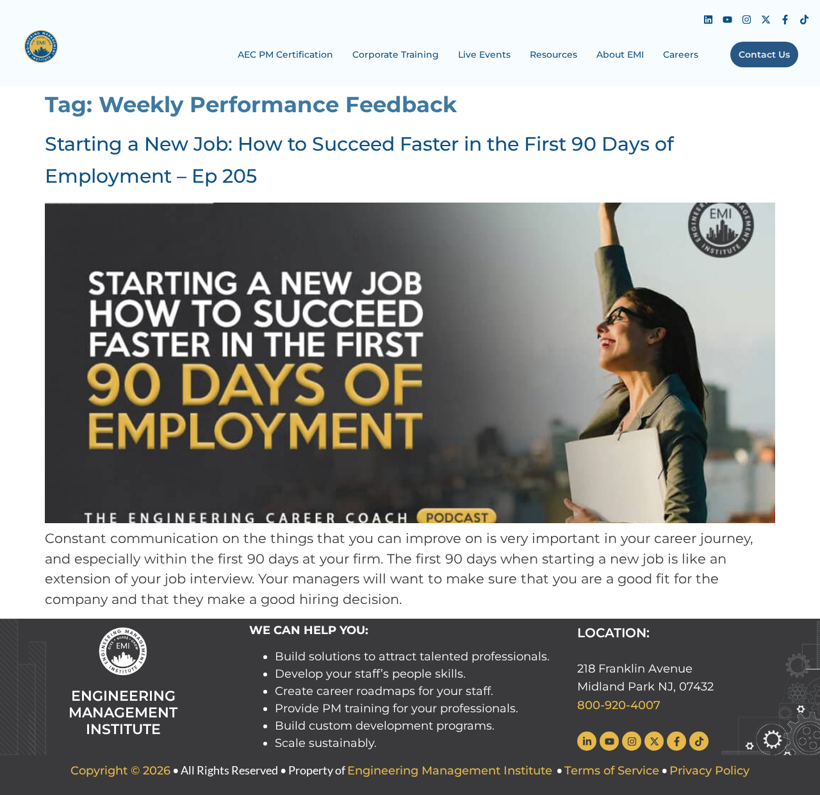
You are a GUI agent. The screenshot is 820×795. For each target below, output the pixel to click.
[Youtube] (727, 19)
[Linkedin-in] (586, 741)
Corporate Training (395, 54)
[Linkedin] (708, 19)
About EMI (620, 54)
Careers (680, 54)
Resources (553, 54)
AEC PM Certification (285, 54)
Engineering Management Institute (449, 771)
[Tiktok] (804, 19)
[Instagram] (746, 19)
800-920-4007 (618, 705)
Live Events (484, 54)
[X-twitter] (765, 19)
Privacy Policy (709, 771)
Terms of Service (611, 771)
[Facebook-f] (784, 19)
